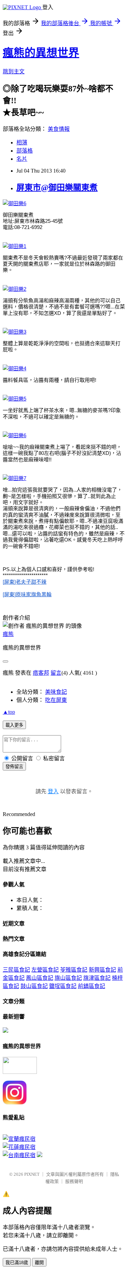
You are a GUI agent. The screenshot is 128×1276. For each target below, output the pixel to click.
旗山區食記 (68, 978)
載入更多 (14, 725)
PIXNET (32, 1174)
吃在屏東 (56, 700)
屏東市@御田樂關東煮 (57, 187)
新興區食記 (102, 970)
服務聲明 (74, 1181)
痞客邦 (41, 673)
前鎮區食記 (91, 986)
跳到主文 (14, 71)
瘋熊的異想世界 (41, 53)
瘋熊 (8, 634)
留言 (56, 673)
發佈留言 (14, 766)
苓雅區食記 (73, 970)
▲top (9, 712)
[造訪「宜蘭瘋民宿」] (19, 1139)
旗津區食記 (97, 978)
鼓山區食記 (34, 986)
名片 (21, 159)
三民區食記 (16, 970)
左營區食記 (45, 970)
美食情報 (59, 129)
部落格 (24, 151)
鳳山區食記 (39, 978)
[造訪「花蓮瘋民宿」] (19, 1147)
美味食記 (56, 692)
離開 (39, 1262)
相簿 (21, 142)
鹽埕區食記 (62, 986)
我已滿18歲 (16, 1262)
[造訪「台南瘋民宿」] (19, 1155)
